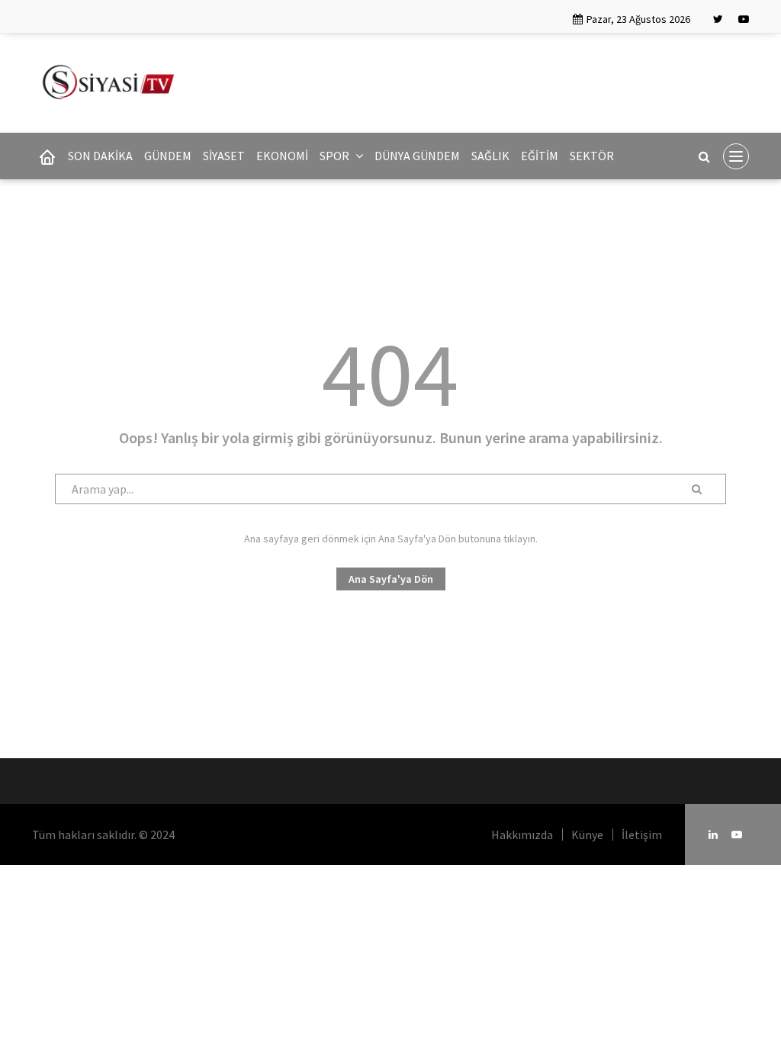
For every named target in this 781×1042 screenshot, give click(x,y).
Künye (587, 834)
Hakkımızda (522, 834)
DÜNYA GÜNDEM (417, 155)
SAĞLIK (490, 155)
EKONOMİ (282, 155)
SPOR (336, 155)
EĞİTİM (539, 155)
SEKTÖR (592, 155)
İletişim (642, 834)
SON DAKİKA (100, 155)
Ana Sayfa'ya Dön (391, 579)
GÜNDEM (167, 155)
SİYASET (224, 155)
